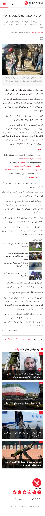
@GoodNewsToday (21, 166)
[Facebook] (39, 492)
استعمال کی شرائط (35, 498)
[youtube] (24, 492)
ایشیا (17, 349)
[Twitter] (34, 492)
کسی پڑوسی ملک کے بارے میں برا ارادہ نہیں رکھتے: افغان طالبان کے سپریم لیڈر (23, 375)
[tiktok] (19, 492)
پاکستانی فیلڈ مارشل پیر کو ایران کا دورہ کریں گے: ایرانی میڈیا (23, 434)
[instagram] (29, 492)
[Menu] (4, 4)
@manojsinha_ (35, 166)
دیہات (23, 339)
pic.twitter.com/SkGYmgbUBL (29, 169)
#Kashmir (21, 162)
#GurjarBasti (26, 158)
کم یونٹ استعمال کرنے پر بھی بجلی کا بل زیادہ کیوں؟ (16, 274)
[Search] (11, 4)
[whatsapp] (14, 492)
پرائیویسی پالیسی (17, 498)
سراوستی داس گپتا (37, 32)
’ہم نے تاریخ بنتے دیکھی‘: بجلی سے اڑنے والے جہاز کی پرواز (16, 264)
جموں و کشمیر (9, 339)
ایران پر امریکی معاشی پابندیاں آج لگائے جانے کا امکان (23, 405)
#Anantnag (36, 158)
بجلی (29, 339)
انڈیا (17, 339)
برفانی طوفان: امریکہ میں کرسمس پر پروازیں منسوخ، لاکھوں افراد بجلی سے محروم (17, 256)
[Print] (41, 38)
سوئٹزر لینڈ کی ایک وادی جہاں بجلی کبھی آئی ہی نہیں (15, 245)
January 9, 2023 (35, 177)
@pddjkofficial (10, 169)
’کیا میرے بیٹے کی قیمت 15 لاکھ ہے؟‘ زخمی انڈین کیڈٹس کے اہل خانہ (23, 464)
